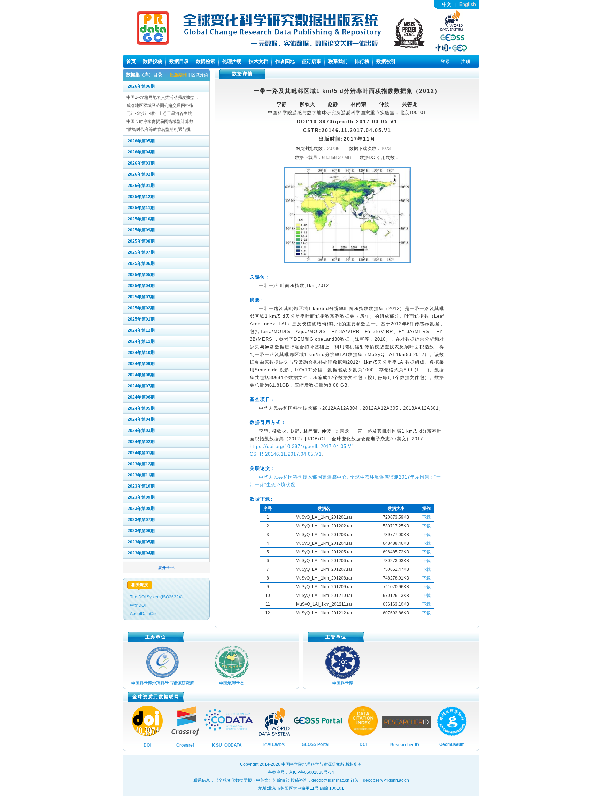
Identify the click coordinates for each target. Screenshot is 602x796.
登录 (445, 61)
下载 (426, 517)
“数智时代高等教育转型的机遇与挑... (160, 129)
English (467, 4)
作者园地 (285, 61)
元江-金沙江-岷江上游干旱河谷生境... (160, 113)
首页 (131, 61)
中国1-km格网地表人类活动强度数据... (162, 97)
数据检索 (205, 61)
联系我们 (338, 61)
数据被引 (386, 61)
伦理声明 (232, 61)
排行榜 (362, 61)
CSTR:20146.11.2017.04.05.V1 (286, 454)
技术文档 (258, 61)
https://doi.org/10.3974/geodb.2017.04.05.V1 (302, 446)
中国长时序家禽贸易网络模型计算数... (161, 121)
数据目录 (179, 61)
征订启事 (311, 61)
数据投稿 (152, 61)
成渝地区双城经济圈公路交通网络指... (161, 105)
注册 (466, 61)
